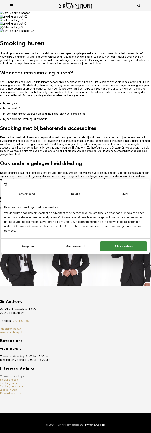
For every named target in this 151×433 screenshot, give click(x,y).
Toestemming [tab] (26, 193)
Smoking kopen (9, 379)
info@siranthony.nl (11, 328)
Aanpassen (73, 246)
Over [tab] (125, 193)
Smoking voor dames (12, 386)
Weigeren (28, 246)
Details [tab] (75, 193)
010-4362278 (21, 320)
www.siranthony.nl (11, 332)
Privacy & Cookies (95, 424)
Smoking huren (9, 383)
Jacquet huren (8, 389)
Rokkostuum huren (11, 393)
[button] (12, 5)
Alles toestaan (123, 246)
